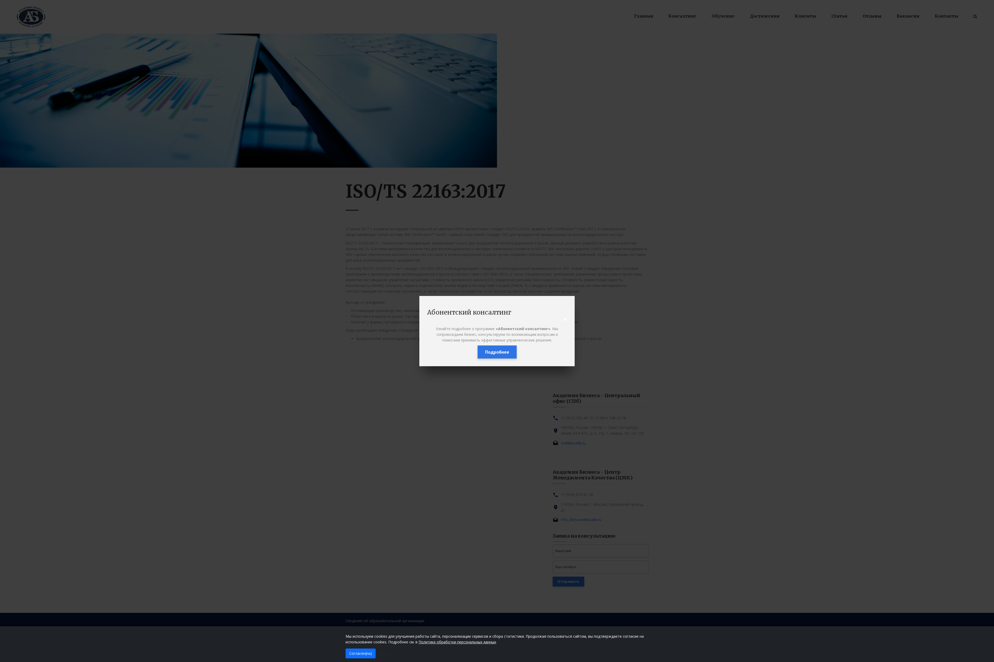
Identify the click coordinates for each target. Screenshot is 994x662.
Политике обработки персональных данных (457, 641)
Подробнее (497, 352)
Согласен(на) (360, 653)
